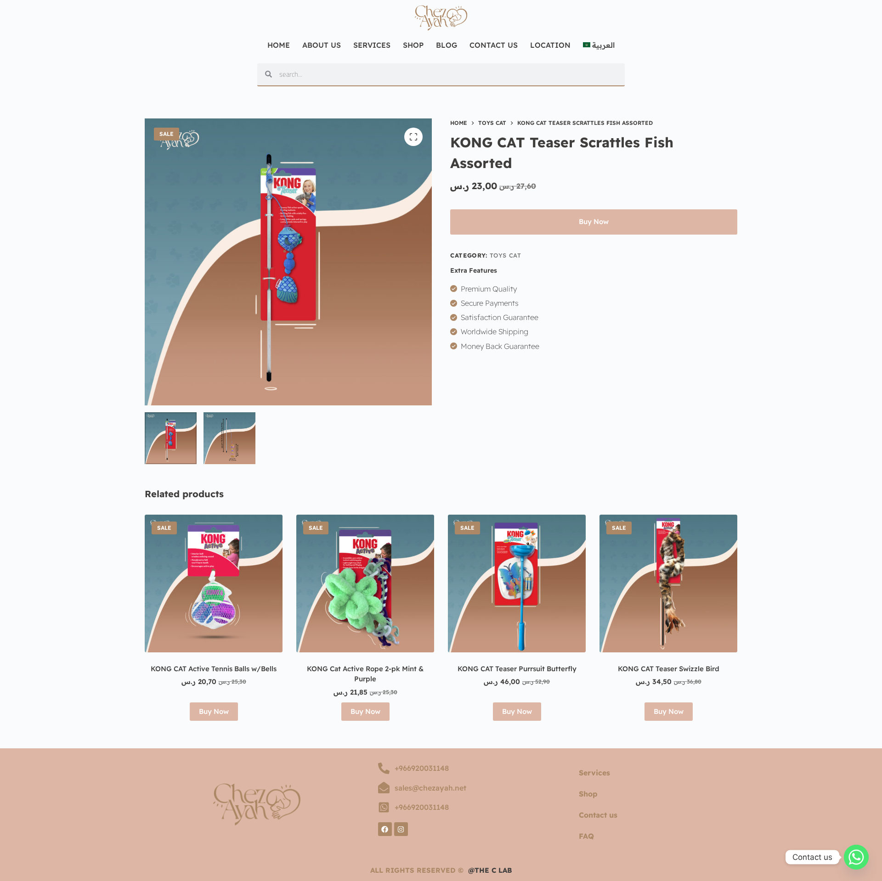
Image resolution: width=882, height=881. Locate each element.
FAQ (586, 836)
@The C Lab (490, 870)
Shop (413, 45)
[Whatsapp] (856, 857)
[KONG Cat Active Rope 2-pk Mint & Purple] (365, 583)
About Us (321, 45)
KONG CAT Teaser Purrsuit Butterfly (517, 668)
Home (278, 45)
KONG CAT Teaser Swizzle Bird (668, 668)
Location (550, 45)
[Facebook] (385, 829)
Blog (446, 45)
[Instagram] (401, 829)
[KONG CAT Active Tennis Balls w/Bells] (214, 583)
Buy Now (594, 221)
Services (371, 45)
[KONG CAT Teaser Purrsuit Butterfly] (517, 583)
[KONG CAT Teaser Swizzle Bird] (668, 583)
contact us (493, 45)
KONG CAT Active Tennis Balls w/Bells (214, 668)
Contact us (598, 814)
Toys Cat (505, 255)
